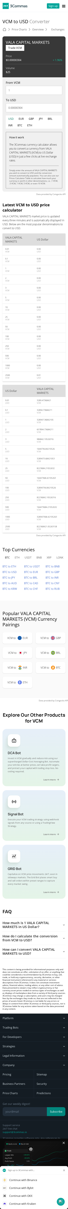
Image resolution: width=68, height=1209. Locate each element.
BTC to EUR (31, 572)
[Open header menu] (63, 6)
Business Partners (14, 1084)
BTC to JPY (8, 577)
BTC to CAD (31, 583)
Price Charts (10, 1093)
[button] (61, 1202)
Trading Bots (10, 1027)
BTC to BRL (30, 577)
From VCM (13, 83)
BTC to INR (52, 577)
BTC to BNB (53, 566)
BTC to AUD (9, 583)
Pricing (7, 1074)
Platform (8, 1018)
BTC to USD (9, 572)
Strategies (9, 1046)
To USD (11, 100)
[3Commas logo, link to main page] (15, 6)
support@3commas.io (15, 1132)
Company (9, 1065)
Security (42, 1084)
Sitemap (42, 1074)
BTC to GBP (53, 572)
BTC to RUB (53, 589)
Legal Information (14, 1055)
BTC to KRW (9, 589)
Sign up (53, 6)
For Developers (12, 1037)
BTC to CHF (31, 589)
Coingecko (57, 194)
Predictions (44, 1093)
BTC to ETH (9, 566)
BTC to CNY (52, 583)
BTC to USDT (32, 566)
